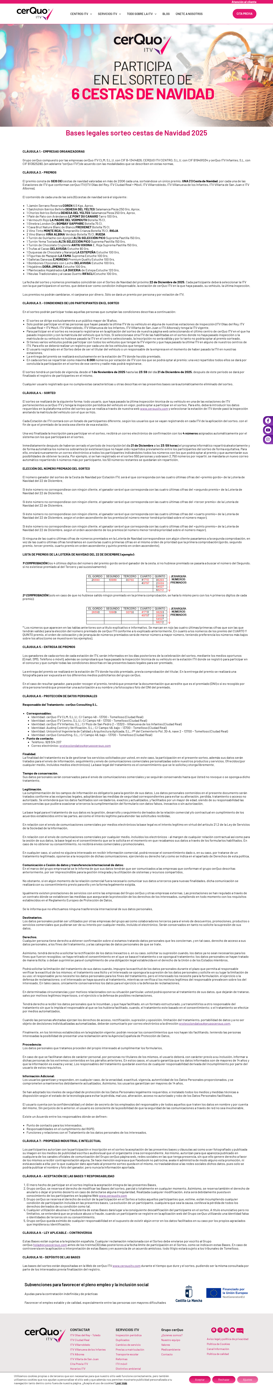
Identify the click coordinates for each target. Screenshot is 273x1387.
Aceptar (200, 1379)
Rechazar (223, 1379)
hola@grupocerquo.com (50, 1245)
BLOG (166, 14)
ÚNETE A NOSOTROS (189, 14)
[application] (90, 14)
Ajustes (247, 1379)
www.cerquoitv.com (154, 408)
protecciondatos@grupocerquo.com (85, 745)
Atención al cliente (244, 2)
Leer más (121, 1383)
